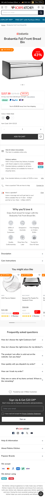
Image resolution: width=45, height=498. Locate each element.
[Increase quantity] (35, 129)
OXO (2, 295)
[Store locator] (38, 7)
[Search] (41, 12)
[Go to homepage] (22, 7)
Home (3, 25)
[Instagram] (18, 433)
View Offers (37, 2)
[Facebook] (13, 433)
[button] (41, 137)
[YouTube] (32, 433)
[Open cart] (42, 7)
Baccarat (26, 295)
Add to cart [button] (19, 137)
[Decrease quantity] (10, 129)
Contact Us (40, 185)
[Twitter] (27, 433)
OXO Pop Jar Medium (8, 298)
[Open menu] (2, 7)
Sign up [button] (22, 419)
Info (42, 178)
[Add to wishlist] (18, 275)
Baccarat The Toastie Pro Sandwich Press (30, 299)
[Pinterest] (22, 433)
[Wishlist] (6, 7)
